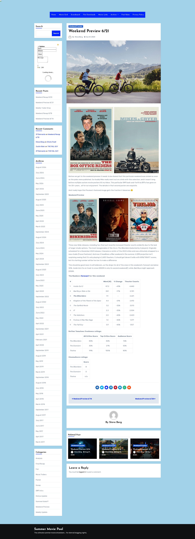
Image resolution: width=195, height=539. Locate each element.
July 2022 (40, 307)
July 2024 (40, 243)
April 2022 (40, 323)
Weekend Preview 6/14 (82, 399)
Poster (38, 480)
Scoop (38, 485)
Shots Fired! (51, 142)
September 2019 (42, 350)
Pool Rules (125, 15)
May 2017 (39, 431)
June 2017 (40, 426)
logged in (82, 472)
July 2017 (39, 420)
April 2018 (40, 399)
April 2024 (40, 259)
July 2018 (39, 388)
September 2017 (42, 410)
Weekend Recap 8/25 (44, 97)
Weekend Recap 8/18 (44, 113)
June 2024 (40, 248)
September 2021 (42, 329)
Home (53, 15)
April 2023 (40, 291)
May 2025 (39, 216)
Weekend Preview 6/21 (89, 31)
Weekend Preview (42, 507)
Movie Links (103, 15)
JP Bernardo (40, 134)
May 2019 (39, 361)
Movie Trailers (41, 474)
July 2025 (40, 205)
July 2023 (40, 275)
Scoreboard (75, 15)
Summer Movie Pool (48, 529)
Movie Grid (63, 15)
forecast (85, 276)
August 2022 (41, 302)
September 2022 (42, 297)
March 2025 (40, 227)
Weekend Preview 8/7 (142, 449)
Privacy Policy (138, 15)
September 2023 (42, 264)
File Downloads (89, 15)
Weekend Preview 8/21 (45, 103)
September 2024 (42, 232)
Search (39, 26)
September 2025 (42, 194)
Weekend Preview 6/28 (144, 399)
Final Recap (40, 464)
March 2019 (40, 372)
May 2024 (39, 253)
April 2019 (40, 367)
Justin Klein (40, 146)
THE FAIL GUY (53, 146)
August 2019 (41, 356)
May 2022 (39, 318)
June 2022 (40, 313)
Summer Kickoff (42, 501)
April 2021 (40, 334)
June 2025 (40, 210)
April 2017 (39, 437)
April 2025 (40, 221)
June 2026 (40, 178)
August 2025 (41, 200)
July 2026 (40, 173)
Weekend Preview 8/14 (45, 119)
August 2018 (41, 383)
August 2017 (41, 415)
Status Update (41, 496)
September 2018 (42, 377)
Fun (37, 469)
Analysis (39, 458)
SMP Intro (39, 491)
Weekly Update (41, 512)
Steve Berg (40, 142)
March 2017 (40, 442)
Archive (114, 15)
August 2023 (41, 270)
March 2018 (40, 404)
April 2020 (40, 345)
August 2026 (41, 167)
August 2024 (41, 237)
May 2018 (39, 393)
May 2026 (39, 183)
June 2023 (40, 280)
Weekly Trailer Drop (43, 108)
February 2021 (41, 340)
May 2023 (39, 286)
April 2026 (40, 189)
